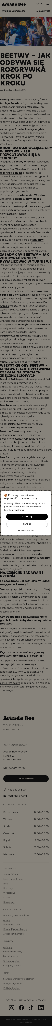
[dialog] (26, 513)
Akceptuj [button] (27, 516)
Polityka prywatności (14, 510)
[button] (26, 530)
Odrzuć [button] (27, 524)
